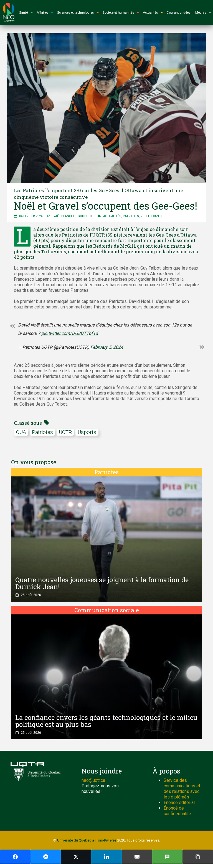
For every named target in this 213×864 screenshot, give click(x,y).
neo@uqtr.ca (93, 780)
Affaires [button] (42, 12)
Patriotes (131, 216)
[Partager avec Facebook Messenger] (46, 857)
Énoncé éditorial (179, 802)
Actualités (112, 216)
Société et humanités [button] (118, 12)
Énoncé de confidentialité (177, 810)
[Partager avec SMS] (167, 857)
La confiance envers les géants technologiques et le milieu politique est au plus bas (106, 721)
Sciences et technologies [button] (75, 12)
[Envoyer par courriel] (137, 857)
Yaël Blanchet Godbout (73, 216)
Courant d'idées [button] (178, 12)
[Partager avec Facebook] (15, 857)
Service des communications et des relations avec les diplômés (182, 789)
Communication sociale (106, 610)
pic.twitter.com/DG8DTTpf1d (69, 333)
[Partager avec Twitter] (76, 857)
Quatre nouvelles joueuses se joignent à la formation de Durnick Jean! (102, 583)
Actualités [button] (150, 12)
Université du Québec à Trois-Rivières (86, 840)
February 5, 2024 (106, 347)
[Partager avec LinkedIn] (106, 857)
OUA (21, 432)
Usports (87, 432)
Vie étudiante (152, 216)
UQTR (65, 432)
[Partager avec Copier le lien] (197, 857)
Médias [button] (200, 12)
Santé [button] (23, 12)
